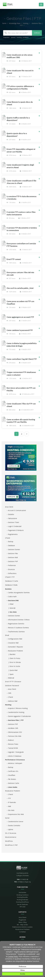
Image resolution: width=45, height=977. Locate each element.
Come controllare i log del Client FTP (22, 359)
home (4, 23)
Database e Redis (11, 585)
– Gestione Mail (12, 557)
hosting (19, 37)
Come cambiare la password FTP (20, 330)
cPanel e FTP (10, 577)
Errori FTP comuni (14, 259)
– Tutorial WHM (12, 748)
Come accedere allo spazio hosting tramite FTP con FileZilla (21, 420)
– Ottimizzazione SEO (14, 732)
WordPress (9, 841)
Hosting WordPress (22, 902)
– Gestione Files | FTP (15, 720)
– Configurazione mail (14, 639)
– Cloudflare (11, 775)
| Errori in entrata (14, 662)
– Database (11, 545)
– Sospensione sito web (15, 814)
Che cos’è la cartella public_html (20, 288)
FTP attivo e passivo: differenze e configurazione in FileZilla (20, 87)
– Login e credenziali (14, 526)
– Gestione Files (12, 553)
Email (7, 635)
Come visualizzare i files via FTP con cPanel (21, 404)
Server (7, 818)
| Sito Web (12, 612)
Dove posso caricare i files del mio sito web (20, 273)
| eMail (10, 604)
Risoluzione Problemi (12, 791)
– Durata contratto (13, 825)
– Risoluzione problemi (15, 651)
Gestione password (12, 686)
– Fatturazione (12, 518)
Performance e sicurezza (15, 760)
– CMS (9, 693)
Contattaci (22, 932)
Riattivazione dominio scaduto (22, 927)
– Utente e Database (14, 756)
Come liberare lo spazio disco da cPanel (20, 103)
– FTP (9, 798)
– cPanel (10, 697)
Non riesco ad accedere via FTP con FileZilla (21, 389)
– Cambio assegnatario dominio (18, 593)
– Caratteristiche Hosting (15, 712)
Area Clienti (9, 507)
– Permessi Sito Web (14, 736)
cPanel (7, 538)
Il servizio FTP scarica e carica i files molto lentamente (21, 213)
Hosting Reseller (22, 897)
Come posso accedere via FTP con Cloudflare (20, 302)
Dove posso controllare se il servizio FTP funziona (21, 244)
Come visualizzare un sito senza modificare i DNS (19, 56)
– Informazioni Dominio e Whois (18, 620)
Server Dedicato (22, 904)
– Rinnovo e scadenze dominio (18, 628)
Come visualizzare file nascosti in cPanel (20, 71)
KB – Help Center (22, 925)
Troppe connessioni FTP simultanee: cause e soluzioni (21, 373)
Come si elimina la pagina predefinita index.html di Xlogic (22, 344)
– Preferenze (11, 565)
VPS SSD (22, 907)
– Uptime (10, 829)
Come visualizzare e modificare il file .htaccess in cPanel (21, 181)
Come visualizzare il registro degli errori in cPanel (20, 166)
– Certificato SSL (12, 771)
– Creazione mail (13, 643)
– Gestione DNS (13, 600)
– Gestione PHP (12, 561)
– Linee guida (12, 787)
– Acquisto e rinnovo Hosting (17, 708)
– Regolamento (12, 534)
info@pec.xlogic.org (24, 882)
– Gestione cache (13, 783)
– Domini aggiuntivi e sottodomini (19, 716)
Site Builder (22, 892)
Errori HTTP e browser (13, 682)
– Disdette (10, 514)
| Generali (11, 608)
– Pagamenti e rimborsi (15, 530)
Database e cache (11, 581)
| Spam (11, 674)
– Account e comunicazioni (16, 510)
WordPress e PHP (11, 845)
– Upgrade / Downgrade (15, 752)
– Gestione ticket (13, 522)
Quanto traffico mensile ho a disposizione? (18, 118)
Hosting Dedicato (22, 900)
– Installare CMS (12, 728)
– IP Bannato (11, 802)
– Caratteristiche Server (15, 821)
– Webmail (10, 678)
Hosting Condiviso (22, 895)
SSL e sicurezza (10, 833)
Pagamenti (22, 920)
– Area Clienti (11, 689)
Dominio (8, 589)
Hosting (25, 23)
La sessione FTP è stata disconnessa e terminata (21, 197)
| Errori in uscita (14, 666)
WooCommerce (10, 837)
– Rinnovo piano (12, 744)
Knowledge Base (14, 23)
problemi (26, 37)
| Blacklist (11, 654)
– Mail (9, 806)
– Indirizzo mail (12, 701)
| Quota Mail (12, 670)
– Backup (10, 541)
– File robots (11, 779)
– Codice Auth (12, 596)
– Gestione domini (13, 549)
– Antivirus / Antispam (14, 763)
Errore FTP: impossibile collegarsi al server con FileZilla (21, 150)
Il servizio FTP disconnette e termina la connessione (22, 229)
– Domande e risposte (15, 647)
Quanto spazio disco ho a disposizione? (17, 134)
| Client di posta (14, 658)
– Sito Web (10, 810)
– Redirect (10, 740)
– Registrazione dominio (15, 624)
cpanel (13, 37)
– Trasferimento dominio (16, 632)
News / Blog (22, 922)
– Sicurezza (11, 569)
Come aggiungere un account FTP (20, 317)
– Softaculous (11, 573)
